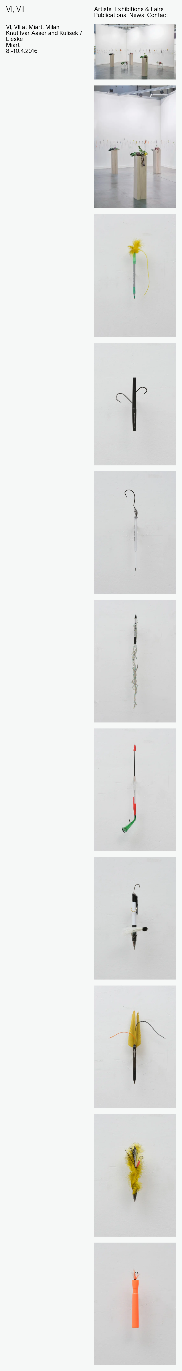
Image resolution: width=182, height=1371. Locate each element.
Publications (110, 15)
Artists (102, 9)
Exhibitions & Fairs (139, 9)
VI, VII (15, 9)
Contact (157, 15)
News (136, 15)
